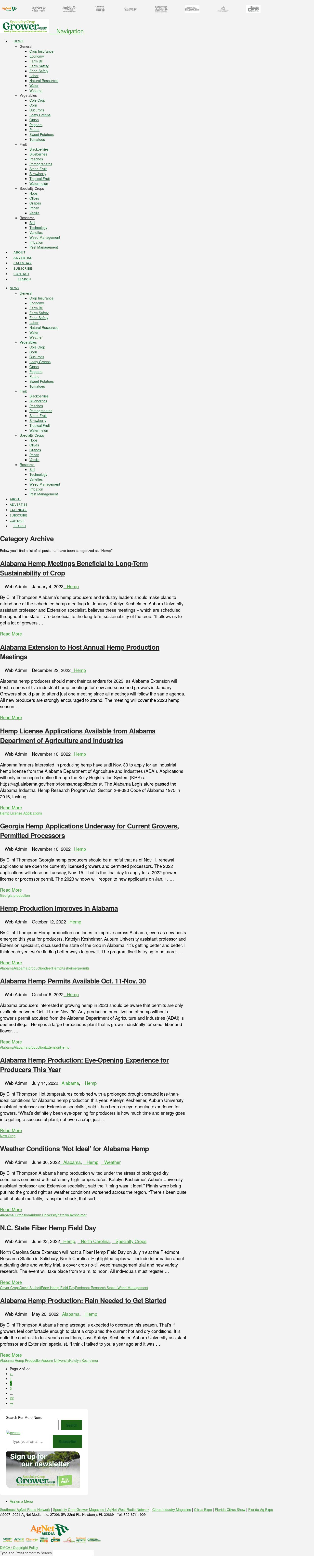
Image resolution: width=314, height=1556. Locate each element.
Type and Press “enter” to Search (26, 1552)
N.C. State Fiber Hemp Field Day (48, 1227)
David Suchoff (30, 1287)
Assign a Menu (21, 1501)
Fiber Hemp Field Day (58, 1287)
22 (12, 1398)
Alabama (7, 968)
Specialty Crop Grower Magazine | (80, 1509)
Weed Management (133, 1287)
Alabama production (29, 968)
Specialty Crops (131, 1241)
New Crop (7, 1135)
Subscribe (67, 1441)
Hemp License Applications (21, 813)
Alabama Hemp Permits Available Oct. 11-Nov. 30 (73, 980)
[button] (67, 30)
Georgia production (15, 895)
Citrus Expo (203, 1509)
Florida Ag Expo (260, 1509)
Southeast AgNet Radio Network (25, 1509)
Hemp (73, 586)
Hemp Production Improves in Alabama (59, 908)
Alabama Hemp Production (21, 1360)
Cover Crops (10, 1287)
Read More (11, 633)
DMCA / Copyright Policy (19, 1547)
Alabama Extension (15, 1214)
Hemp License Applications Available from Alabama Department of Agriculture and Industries (77, 735)
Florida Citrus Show (230, 1509)
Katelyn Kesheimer (72, 1214)
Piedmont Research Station (96, 1287)
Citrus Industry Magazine (171, 1509)
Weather (112, 1162)
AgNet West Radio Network (128, 1509)
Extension (52, 1047)
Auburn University (43, 1214)
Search (71, 1425)
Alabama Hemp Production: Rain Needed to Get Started (83, 1300)
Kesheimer (69, 968)
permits (84, 968)
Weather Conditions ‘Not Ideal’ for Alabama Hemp (74, 1148)
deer (48, 968)
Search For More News (24, 1417)
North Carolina (95, 1241)
